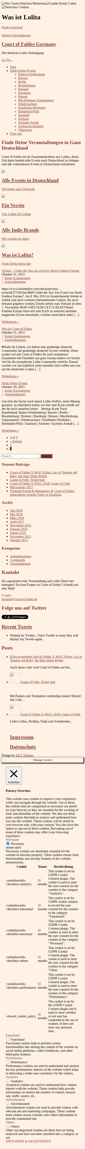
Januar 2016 (18, 533)
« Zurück (16, 441)
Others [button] (10, 1122)
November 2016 (20, 525)
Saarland (24, 115)
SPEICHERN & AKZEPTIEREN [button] (28, 1141)
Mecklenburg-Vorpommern (36, 100)
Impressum (22, 737)
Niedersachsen (27, 104)
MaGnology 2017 (21, 487)
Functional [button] (13, 1035)
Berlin (22, 81)
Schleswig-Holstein (31, 126)
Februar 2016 (18, 529)
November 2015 (20, 536)
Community (17, 560)
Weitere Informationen (16, 35)
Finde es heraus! (12, 27)
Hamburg (24, 93)
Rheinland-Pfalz (28, 111)
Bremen (23, 89)
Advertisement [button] (15, 1099)
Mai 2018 (16, 514)
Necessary (17, 843)
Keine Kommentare (17, 278)
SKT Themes (24, 755)
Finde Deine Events (23, 70)
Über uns (16, 133)
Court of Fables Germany (29, 44)
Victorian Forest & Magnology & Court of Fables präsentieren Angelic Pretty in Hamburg (42, 492)
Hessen (23, 96)
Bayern (23, 78)
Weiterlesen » (10, 322)
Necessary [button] (12, 839)
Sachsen (23, 119)
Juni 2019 (16, 510)
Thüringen (25, 130)
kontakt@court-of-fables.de (19, 599)
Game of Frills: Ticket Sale (27, 480)
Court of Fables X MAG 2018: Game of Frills (40, 483)
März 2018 (17, 518)
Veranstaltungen (15, 394)
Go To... (7, 60)
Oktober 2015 (19, 540)
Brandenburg (26, 85)
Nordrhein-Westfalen (31, 107)
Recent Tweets (17, 626)
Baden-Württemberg (31, 74)
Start (13, 67)
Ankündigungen (15, 282)
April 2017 (17, 521)
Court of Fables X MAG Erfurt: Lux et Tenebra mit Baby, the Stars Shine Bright (43, 474)
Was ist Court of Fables (17, 329)
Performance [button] (14, 1058)
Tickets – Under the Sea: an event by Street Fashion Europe (40, 270)
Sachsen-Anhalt (28, 122)
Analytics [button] (12, 1077)
